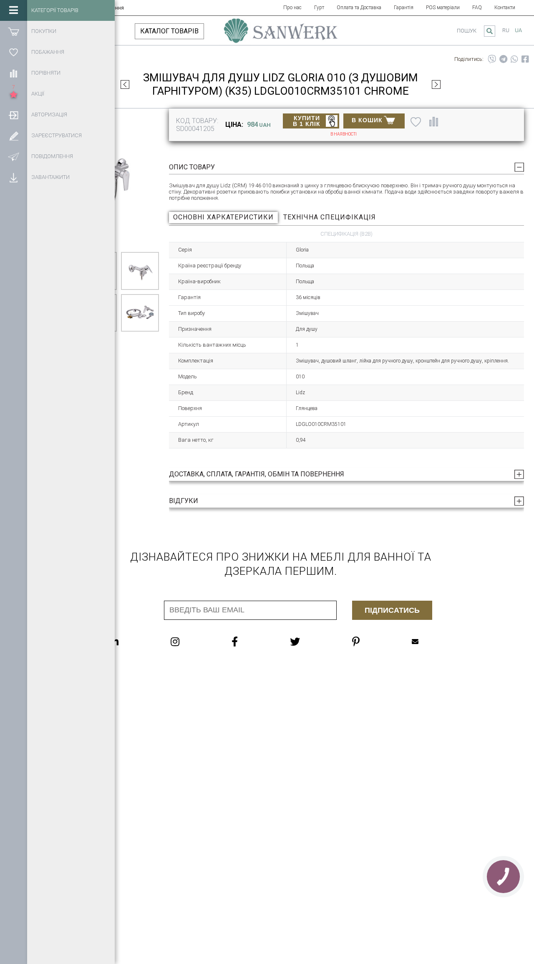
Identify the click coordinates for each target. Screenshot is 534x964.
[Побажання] (13, 52)
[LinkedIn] (131, 642)
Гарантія (403, 7)
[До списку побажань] (416, 121)
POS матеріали (443, 7)
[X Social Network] (311, 642)
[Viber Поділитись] (492, 59)
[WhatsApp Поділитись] (514, 59)
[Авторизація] (13, 114)
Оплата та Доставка (359, 7)
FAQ (477, 7)
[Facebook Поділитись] (525, 59)
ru (505, 30)
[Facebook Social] (251, 642)
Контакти (504, 7)
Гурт (319, 7)
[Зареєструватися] (13, 135)
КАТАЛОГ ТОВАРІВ (169, 31)
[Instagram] (192, 642)
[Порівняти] (13, 73)
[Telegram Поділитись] (503, 59)
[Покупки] (13, 31)
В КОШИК (367, 120)
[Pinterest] (372, 642)
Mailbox (432, 641)
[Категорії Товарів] (13, 10)
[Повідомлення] (13, 156)
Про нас (292, 7)
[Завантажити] (13, 177)
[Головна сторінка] (280, 34)
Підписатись (392, 610)
